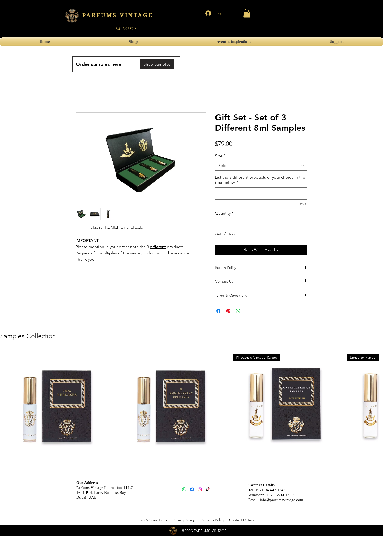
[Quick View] (54, 404)
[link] (246, 13)
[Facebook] (192, 489)
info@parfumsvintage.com (281, 500)
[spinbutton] (227, 223)
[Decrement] (219, 223)
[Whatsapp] (184, 489)
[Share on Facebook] (218, 311)
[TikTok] (207, 489)
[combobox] (261, 166)
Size (220, 155)
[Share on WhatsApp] (238, 311)
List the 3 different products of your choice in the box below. (260, 180)
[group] (191, 413)
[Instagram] (199, 489)
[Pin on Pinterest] (228, 311)
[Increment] (234, 223)
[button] (337, 41)
